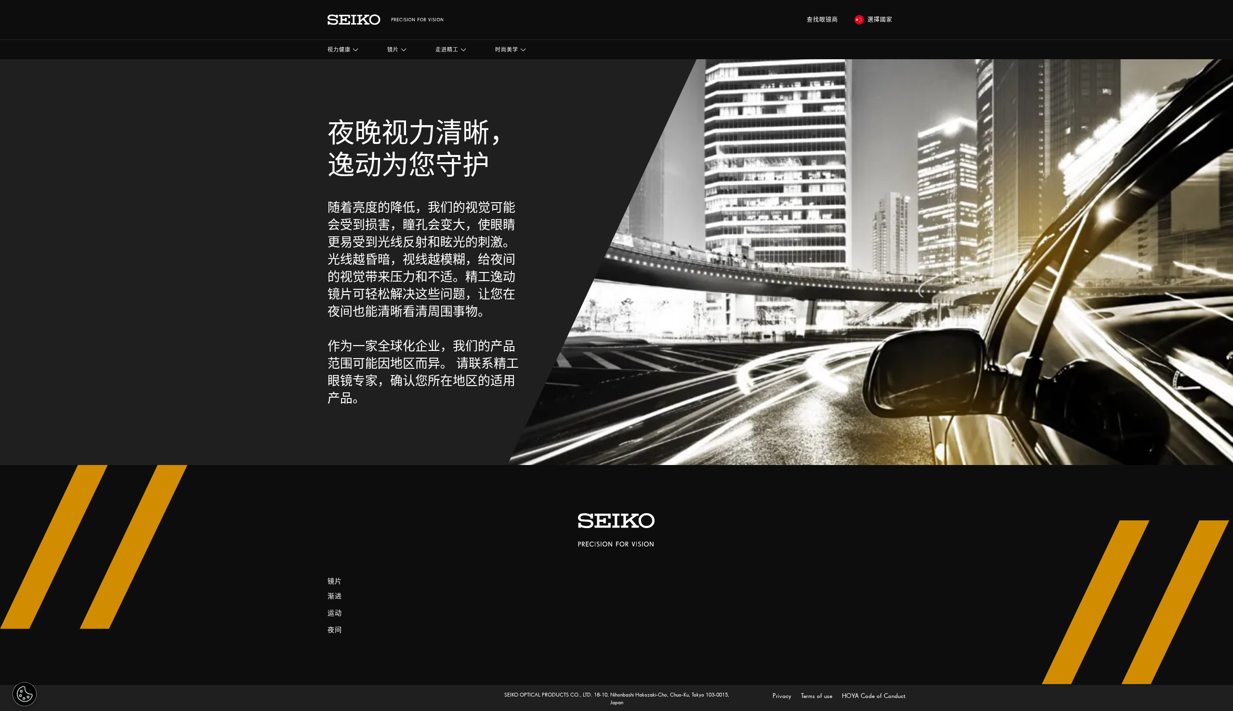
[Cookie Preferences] (25, 694)
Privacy (783, 695)
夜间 (335, 629)
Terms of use (817, 695)
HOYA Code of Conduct (873, 695)
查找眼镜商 (822, 19)
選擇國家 (879, 19)
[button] (343, 49)
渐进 (335, 596)
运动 (335, 613)
